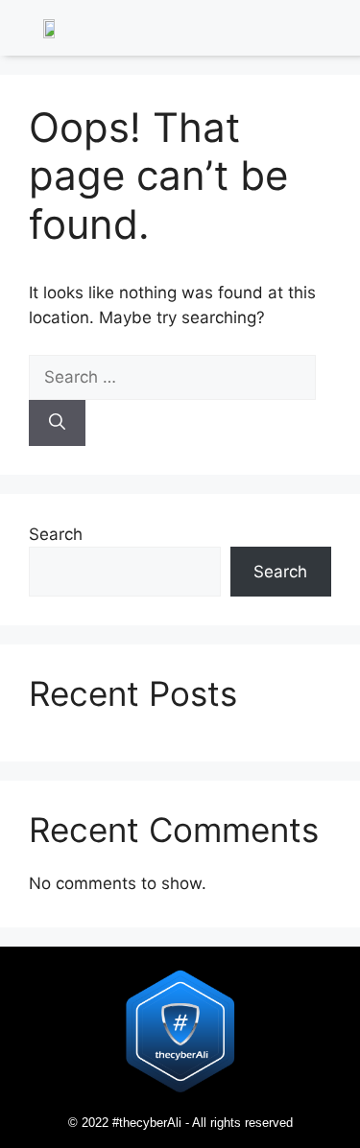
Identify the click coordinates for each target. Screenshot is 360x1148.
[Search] (57, 423)
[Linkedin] (262, 30)
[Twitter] (288, 30)
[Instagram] (313, 30)
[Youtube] (339, 30)
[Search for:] (172, 377)
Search (56, 534)
